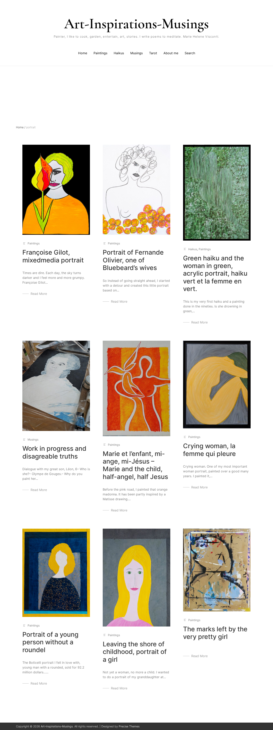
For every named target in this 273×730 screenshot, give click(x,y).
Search (190, 53)
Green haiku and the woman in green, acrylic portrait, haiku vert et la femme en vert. (215, 273)
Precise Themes (129, 726)
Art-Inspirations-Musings (136, 23)
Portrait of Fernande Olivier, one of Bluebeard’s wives (133, 260)
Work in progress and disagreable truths (54, 452)
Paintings (100, 53)
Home (82, 53)
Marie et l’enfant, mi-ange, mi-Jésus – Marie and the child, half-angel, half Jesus (135, 465)
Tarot (153, 53)
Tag (18, 83)
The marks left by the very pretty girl (215, 633)
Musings (136, 53)
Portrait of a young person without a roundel (50, 642)
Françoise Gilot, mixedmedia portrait (53, 256)
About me (170, 53)
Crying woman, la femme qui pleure (209, 449)
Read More (39, 294)
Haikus (119, 53)
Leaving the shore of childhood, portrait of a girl (135, 651)
